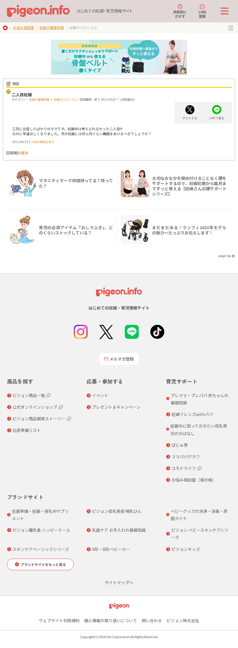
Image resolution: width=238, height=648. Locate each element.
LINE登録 (202, 13)
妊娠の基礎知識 (51, 27)
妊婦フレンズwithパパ (192, 414)
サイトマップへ (119, 582)
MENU (230, 27)
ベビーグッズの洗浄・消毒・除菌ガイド (199, 514)
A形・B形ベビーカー (111, 549)
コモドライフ (184, 468)
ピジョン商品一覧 (28, 395)
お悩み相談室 (23, 27)
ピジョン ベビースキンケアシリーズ (199, 533)
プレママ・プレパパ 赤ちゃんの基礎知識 (199, 399)
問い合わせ (152, 620)
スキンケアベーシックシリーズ (40, 549)
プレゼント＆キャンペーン (116, 407)
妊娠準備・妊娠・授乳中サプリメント (40, 514)
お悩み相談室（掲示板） (194, 480)
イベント (100, 395)
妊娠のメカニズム (65, 99)
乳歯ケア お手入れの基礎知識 (119, 530)
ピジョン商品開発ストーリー (38, 418)
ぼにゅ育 (180, 445)
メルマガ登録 (121, 359)
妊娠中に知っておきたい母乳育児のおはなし (198, 429)
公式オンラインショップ (34, 407)
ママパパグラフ (186, 456)
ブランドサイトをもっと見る (43, 564)
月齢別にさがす (180, 13)
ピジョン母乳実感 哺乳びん (117, 511)
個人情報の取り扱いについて (110, 620)
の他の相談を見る (42, 142)
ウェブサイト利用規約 (59, 620)
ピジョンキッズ (186, 549)
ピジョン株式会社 (183, 620)
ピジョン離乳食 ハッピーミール (41, 530)
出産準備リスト (26, 430)
